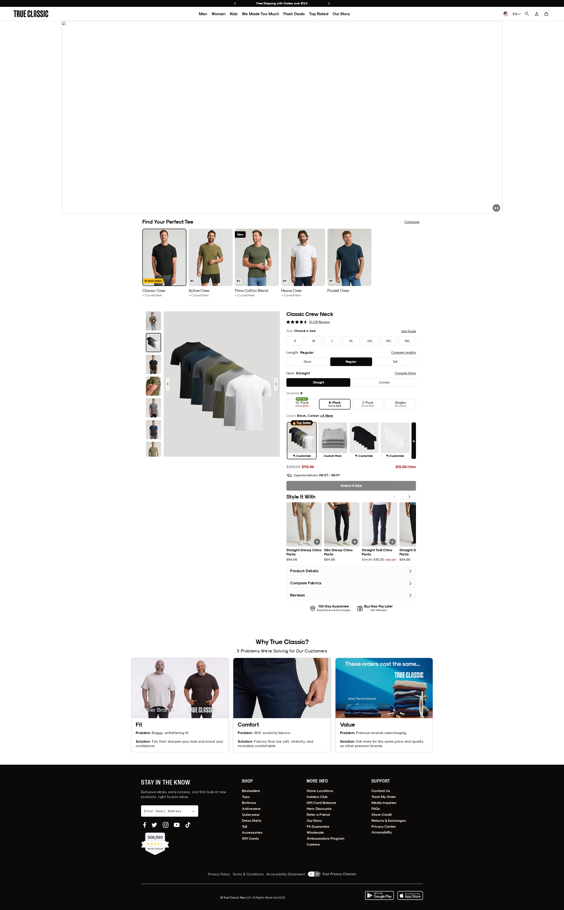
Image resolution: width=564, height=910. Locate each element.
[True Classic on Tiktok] (188, 825)
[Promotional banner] (282, 117)
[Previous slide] (235, 3)
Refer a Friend (318, 814)
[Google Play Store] (379, 895)
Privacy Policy (219, 874)
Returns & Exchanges (388, 820)
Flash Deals (294, 13)
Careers (313, 844)
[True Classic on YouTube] (177, 825)
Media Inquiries (383, 802)
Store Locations (320, 791)
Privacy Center (383, 826)
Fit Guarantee (318, 826)
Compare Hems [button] (405, 373)
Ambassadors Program (325, 838)
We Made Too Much (260, 13)
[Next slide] (329, 3)
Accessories (252, 832)
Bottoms (249, 802)
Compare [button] (403, 352)
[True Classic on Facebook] (144, 825)
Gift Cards (250, 838)
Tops (246, 796)
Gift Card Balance (321, 802)
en (515, 14)
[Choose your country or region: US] (506, 14)
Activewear (251, 808)
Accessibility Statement (285, 874)
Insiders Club (317, 796)
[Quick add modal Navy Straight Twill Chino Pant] (392, 542)
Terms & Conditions (248, 874)
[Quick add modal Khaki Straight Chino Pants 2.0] (317, 542)
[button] (546, 14)
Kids (233, 13)
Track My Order (383, 796)
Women (218, 13)
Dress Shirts (251, 820)
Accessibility (381, 832)
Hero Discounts (319, 808)
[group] (164, 263)
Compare (411, 222)
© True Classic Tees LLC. (236, 897)
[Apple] (410, 895)
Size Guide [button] (408, 331)
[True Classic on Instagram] (166, 825)
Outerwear (251, 814)
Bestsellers (251, 791)
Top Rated (318, 13)
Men (203, 13)
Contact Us (380, 791)
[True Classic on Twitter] (154, 825)
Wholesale (315, 832)
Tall (244, 826)
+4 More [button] (326, 416)
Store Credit (381, 814)
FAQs (375, 808)
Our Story (341, 13)
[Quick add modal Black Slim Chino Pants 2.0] (355, 542)
